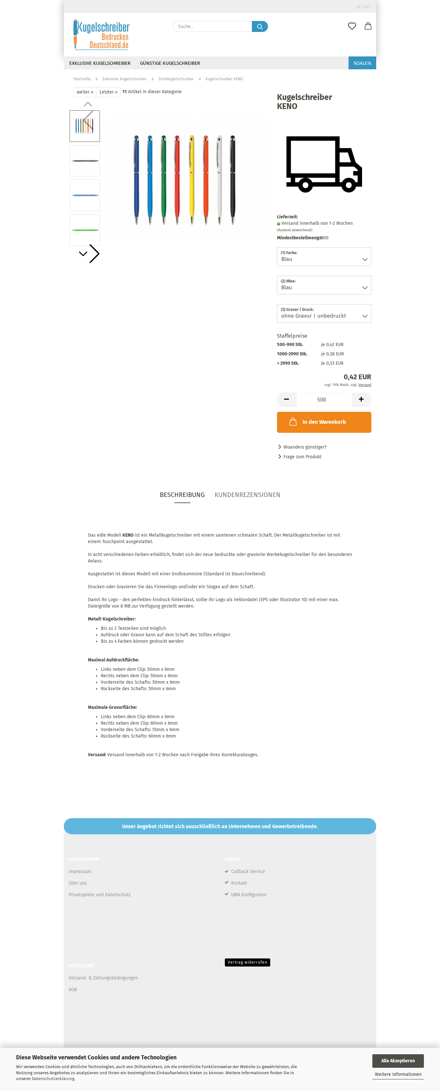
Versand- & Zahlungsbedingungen (103, 978)
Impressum (80, 871)
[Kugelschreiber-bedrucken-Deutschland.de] (101, 34)
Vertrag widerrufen (247, 962)
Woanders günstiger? (304, 447)
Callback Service (248, 871)
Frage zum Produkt (302, 457)
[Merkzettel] (352, 26)
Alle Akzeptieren (398, 1061)
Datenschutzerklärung (53, 1078)
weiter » (85, 92)
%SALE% (362, 63)
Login (365, 6)
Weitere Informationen (398, 1074)
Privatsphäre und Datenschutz (99, 895)
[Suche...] (260, 26)
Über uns (78, 883)
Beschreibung (182, 495)
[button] (368, 26)
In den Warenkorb (324, 422)
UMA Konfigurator (249, 895)
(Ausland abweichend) (294, 230)
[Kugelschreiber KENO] (186, 178)
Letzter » (109, 92)
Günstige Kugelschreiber (170, 63)
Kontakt (239, 883)
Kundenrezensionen (248, 495)
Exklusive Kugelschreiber (99, 63)
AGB (73, 989)
